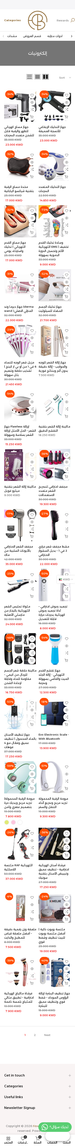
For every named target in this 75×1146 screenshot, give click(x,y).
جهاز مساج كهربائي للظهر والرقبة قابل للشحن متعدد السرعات (19, 131)
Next (47, 1035)
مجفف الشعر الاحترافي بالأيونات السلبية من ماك (18, 550)
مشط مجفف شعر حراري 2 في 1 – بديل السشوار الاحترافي (54, 550)
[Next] (71, 36)
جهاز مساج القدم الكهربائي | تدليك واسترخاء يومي (15, 247)
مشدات (12, 36)
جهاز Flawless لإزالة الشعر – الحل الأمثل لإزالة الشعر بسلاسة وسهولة (20, 430)
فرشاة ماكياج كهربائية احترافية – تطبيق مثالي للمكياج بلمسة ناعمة (19, 997)
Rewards (63, 20)
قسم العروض (32, 36)
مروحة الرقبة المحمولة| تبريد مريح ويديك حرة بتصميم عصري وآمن (19, 803)
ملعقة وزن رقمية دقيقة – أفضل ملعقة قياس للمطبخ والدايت (20, 933)
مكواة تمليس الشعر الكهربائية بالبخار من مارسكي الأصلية (17, 610)
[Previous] (3, 36)
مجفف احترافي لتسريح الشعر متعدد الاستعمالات (53, 491)
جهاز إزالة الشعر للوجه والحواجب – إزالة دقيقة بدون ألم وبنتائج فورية (53, 366)
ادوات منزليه (54, 36)
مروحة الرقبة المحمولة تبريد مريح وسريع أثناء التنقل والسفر (53, 803)
